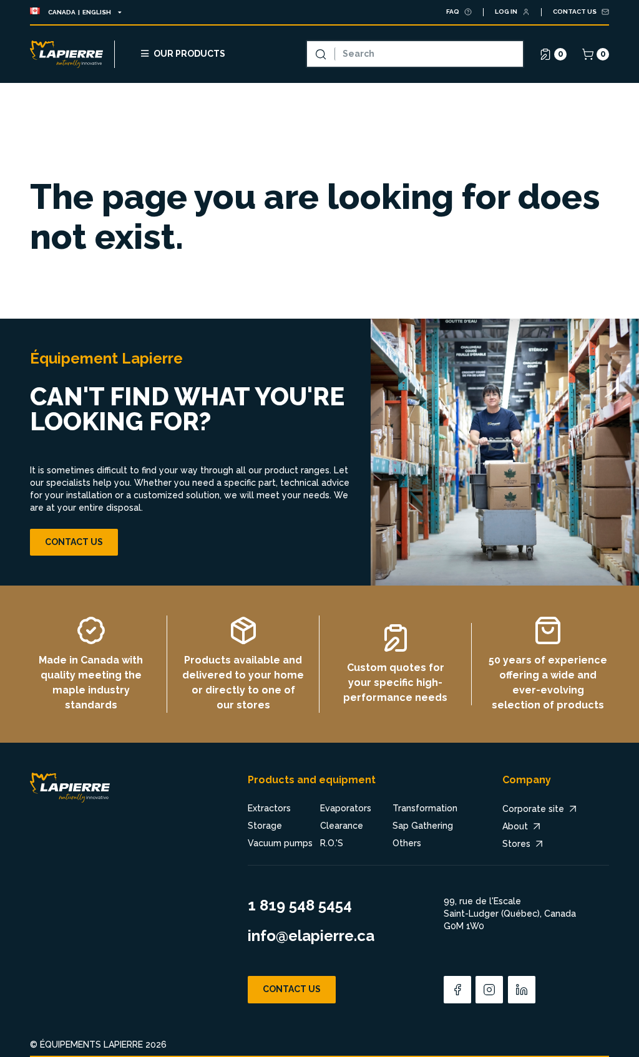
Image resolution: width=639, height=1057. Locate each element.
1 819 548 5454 (300, 905)
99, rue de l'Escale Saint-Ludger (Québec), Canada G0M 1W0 (510, 913)
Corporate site (533, 809)
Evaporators (345, 808)
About (515, 826)
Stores (516, 844)
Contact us (74, 542)
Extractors (269, 808)
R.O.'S (331, 843)
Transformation (425, 808)
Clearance (341, 826)
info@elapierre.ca (311, 936)
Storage (265, 826)
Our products (189, 54)
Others (407, 843)
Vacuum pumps (280, 843)
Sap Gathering (423, 826)
